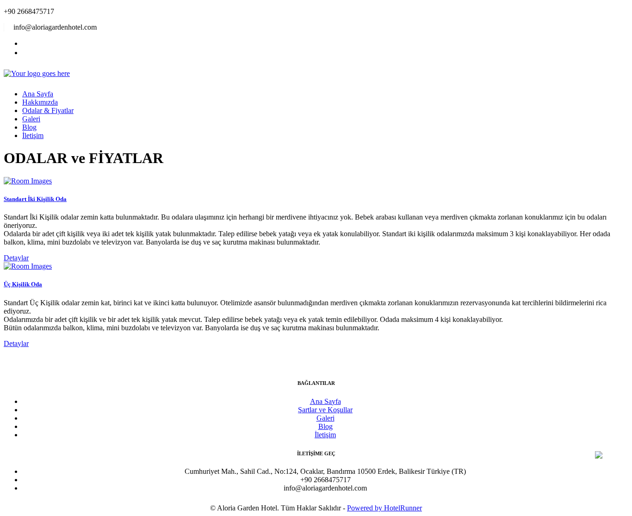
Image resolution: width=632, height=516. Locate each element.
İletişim (32, 135)
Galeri (31, 119)
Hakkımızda (40, 102)
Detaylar (16, 258)
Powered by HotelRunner (384, 508)
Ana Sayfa (37, 94)
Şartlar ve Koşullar (325, 410)
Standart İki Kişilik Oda (35, 198)
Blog (29, 127)
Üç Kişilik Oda (23, 284)
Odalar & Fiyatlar (48, 110)
